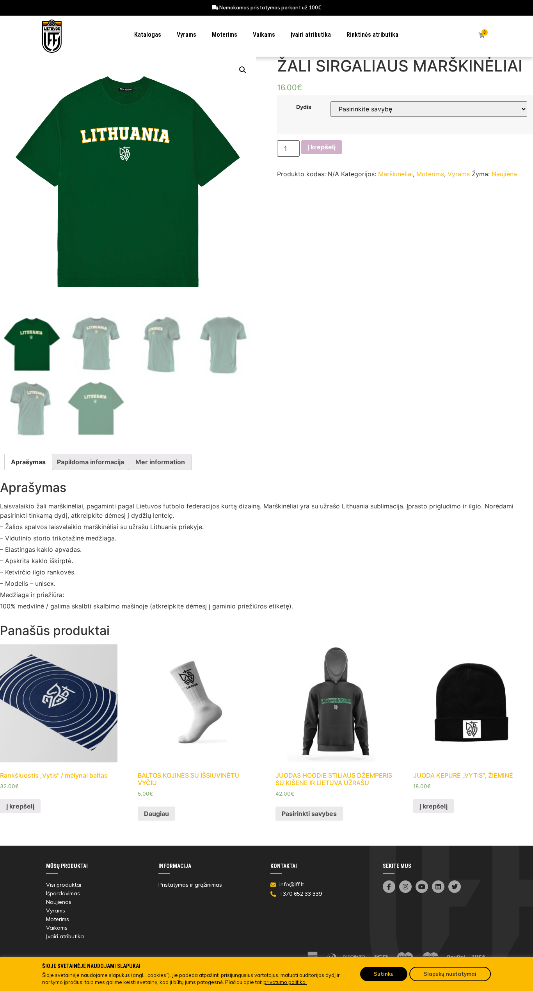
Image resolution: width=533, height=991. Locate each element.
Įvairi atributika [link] (311, 34)
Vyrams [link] (186, 34)
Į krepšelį (321, 147)
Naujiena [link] (504, 174)
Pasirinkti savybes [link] (309, 813)
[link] (52, 36)
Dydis (303, 107)
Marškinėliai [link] (395, 174)
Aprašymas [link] (28, 462)
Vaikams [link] (264, 34)
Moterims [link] (224, 34)
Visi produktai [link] (63, 884)
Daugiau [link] (156, 813)
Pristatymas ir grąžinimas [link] (190, 884)
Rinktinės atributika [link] (372, 34)
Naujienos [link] (58, 901)
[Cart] (482, 35)
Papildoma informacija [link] (90, 462)
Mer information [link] (160, 462)
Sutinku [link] (384, 974)
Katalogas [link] (147, 34)
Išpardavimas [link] (63, 893)
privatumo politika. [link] (285, 982)
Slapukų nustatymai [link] (450, 974)
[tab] (28, 462)
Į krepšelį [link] (20, 806)
